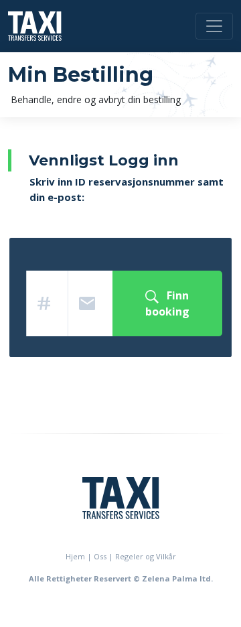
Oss (100, 556)
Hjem (75, 556)
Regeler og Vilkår (145, 556)
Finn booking (167, 303)
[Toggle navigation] (214, 26)
